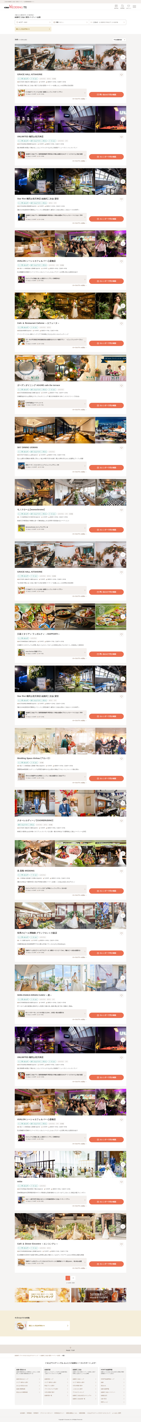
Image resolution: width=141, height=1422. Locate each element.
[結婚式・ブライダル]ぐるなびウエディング (26, 1355)
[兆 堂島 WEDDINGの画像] (70, 853)
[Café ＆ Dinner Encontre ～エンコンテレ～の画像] (70, 1226)
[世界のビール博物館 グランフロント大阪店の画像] (70, 915)
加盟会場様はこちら (71, 1413)
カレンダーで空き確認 (108, 157)
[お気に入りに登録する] (121, 75)
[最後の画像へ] (122, 57)
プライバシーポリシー (46, 1413)
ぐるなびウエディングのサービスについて (98, 1413)
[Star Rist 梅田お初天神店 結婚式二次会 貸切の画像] (70, 181)
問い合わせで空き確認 (108, 94)
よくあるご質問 (116, 1413)
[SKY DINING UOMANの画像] (70, 430)
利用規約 (29, 1413)
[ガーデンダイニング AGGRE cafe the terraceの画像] (70, 368)
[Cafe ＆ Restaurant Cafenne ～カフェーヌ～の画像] (70, 306)
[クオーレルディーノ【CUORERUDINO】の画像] (70, 803)
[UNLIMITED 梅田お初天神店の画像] (70, 119)
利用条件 (36, 1413)
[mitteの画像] (70, 1164)
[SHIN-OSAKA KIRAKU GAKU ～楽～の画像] (70, 978)
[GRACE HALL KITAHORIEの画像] (70, 57)
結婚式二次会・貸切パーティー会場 (50, 1355)
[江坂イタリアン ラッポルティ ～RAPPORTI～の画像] (70, 616)
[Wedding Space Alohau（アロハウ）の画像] (70, 741)
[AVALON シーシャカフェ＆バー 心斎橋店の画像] (70, 243)
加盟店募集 (82, 1413)
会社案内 (22, 1413)
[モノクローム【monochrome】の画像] (70, 492)
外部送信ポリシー (59, 1413)
